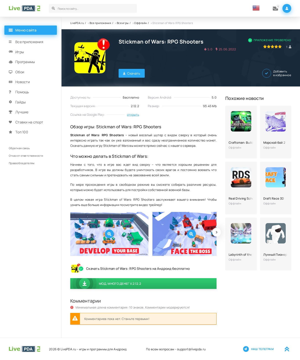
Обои (19, 72)
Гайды (20, 102)
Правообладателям (21, 163)
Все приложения (100, 23)
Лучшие (22, 112)
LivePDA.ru (77, 23)
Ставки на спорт (29, 122)
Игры (19, 52)
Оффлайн (140, 23)
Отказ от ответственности (26, 156)
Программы (25, 61)
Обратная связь (19, 148)
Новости (22, 81)
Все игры (122, 23)
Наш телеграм (262, 349)
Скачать (133, 73)
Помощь (22, 92)
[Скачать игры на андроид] (24, 8)
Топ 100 (21, 132)
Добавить (282, 73)
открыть (133, 114)
